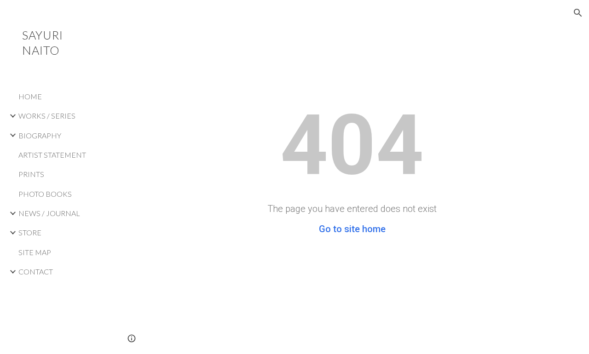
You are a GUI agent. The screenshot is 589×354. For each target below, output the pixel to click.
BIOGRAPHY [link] (39, 135)
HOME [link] (30, 96)
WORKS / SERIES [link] (46, 115)
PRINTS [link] (31, 174)
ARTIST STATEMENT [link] (52, 154)
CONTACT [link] (35, 271)
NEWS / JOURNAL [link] (49, 213)
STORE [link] (29, 232)
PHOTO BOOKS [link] (45, 193)
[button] (578, 13)
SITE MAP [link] (34, 252)
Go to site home (352, 228)
